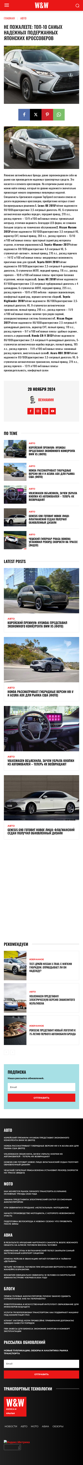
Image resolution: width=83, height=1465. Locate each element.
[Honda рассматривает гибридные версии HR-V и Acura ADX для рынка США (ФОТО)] (15, 472)
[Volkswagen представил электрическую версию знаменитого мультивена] (15, 998)
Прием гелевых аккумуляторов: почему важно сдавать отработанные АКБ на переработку (37, 1297)
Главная (9, 18)
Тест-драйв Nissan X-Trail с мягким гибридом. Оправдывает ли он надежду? (50, 967)
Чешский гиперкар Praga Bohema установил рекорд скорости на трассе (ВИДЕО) (53, 542)
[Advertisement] (41, 890)
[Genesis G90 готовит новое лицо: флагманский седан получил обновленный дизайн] (15, 517)
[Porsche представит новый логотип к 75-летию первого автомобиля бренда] (15, 1030)
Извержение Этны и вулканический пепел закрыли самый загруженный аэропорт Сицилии (39, 1251)
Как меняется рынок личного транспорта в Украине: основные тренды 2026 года (35, 1192)
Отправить (41, 1097)
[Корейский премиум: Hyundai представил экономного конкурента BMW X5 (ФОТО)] (15, 449)
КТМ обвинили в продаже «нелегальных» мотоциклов (36, 1207)
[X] (36, 115)
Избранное (36, 959)
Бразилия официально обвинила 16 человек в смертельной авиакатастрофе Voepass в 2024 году (39, 1276)
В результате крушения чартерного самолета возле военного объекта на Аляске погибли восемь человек (41, 1243)
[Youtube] (52, 411)
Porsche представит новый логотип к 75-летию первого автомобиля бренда (52, 1032)
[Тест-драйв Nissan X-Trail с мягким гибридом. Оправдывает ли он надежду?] (15, 965)
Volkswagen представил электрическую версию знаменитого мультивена (52, 999)
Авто (23, 18)
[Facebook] (24, 115)
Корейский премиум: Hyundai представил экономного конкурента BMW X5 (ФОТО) (52, 450)
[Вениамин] (33, 400)
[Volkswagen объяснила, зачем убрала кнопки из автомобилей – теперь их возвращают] (15, 494)
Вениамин (46, 399)
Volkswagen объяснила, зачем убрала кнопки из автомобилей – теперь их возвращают (53, 496)
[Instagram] (38, 411)
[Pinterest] (47, 115)
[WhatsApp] (59, 115)
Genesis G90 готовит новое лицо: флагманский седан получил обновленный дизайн (49, 519)
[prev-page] (6, 1052)
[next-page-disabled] (12, 1052)
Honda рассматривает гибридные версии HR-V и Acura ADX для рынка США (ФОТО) (52, 473)
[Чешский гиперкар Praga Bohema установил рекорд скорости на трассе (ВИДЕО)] (15, 540)
